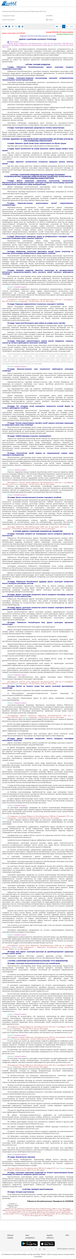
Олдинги (10, 287)
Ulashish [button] (50, 19)
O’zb (67, 26)
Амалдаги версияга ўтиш (65, 34)
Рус (60, 26)
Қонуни (16, 301)
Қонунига (56, 45)
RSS (67, 1235)
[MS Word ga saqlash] (19, 26)
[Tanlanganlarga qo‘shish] (3, 26)
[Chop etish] (22, 26)
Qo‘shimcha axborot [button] (8, 19)
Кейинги (10, 366)
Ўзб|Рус (72, 26)
